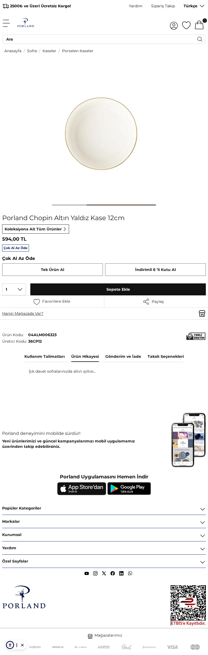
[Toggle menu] (9, 23)
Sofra (32, 50)
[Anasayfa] (25, 23)
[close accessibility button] (22, 645)
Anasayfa (12, 50)
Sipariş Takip (163, 6)
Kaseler (49, 50)
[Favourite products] (186, 23)
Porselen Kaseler (77, 50)
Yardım (135, 6)
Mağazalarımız (108, 635)
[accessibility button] (10, 645)
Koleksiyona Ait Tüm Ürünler (33, 229)
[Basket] (199, 23)
